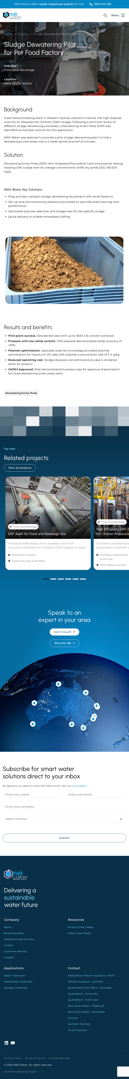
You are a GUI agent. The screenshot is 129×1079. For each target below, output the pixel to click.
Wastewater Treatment (18, 981)
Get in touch (62, 632)
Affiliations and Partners (19, 939)
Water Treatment (14, 975)
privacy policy (79, 786)
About (8, 927)
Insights (9, 957)
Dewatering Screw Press (21, 393)
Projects (23, 34)
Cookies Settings (59, 1058)
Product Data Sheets (81, 927)
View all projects (20, 467)
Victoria (73, 1017)
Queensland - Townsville (83, 993)
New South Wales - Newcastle (86, 1011)
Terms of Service (35, 1058)
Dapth (33, 1071)
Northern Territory (79, 1024)
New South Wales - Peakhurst (86, 1005)
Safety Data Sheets (79, 933)
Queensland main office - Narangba (90, 987)
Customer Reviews (15, 951)
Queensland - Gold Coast (83, 999)
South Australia (77, 1030)
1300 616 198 (102, 4)
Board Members (14, 933)
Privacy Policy (13, 1058)
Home (8, 34)
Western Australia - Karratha (85, 981)
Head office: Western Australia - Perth (91, 975)
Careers (8, 945)
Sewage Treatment (15, 987)
